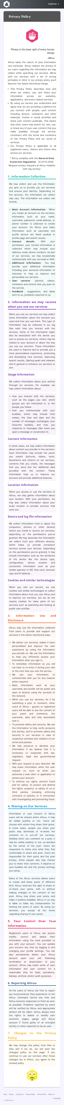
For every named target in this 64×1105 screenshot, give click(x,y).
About (11, 1094)
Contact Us (19, 1094)
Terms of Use (41, 1094)
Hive (5, 1094)
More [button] (50, 1094)
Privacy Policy (30, 1094)
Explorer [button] (52, 3)
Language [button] (56, 1098)
